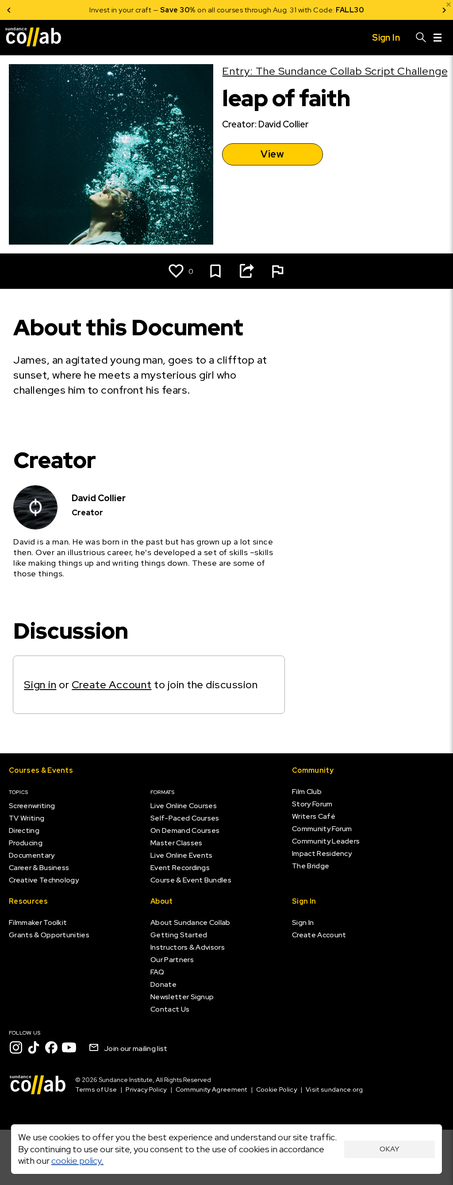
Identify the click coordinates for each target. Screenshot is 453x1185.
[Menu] (437, 37)
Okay (389, 1149)
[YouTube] (69, 1047)
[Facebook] (51, 1047)
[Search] (421, 37)
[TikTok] (34, 1047)
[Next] (444, 10)
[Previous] (9, 10)
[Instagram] (16, 1047)
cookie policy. (77, 1160)
